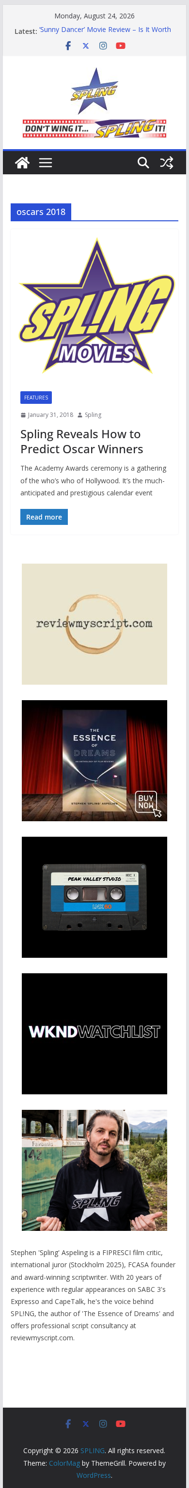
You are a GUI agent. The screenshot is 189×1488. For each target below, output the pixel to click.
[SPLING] (22, 162)
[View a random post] (166, 162)
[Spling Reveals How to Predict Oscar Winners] (94, 305)
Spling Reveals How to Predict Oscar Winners (81, 441)
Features (36, 397)
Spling (93, 415)
